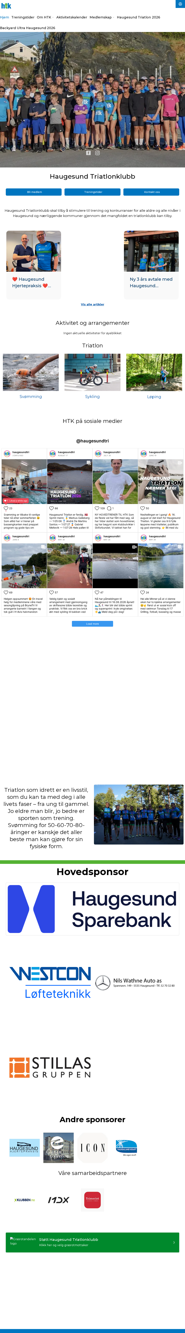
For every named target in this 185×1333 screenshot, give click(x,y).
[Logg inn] (180, 4)
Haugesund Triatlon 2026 (138, 17)
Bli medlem (34, 192)
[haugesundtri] (7, 453)
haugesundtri (20, 452)
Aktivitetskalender (71, 17)
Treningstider (23, 17)
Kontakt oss (152, 192)
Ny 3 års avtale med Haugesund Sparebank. (151, 286)
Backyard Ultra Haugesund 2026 (27, 28)
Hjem (4, 17)
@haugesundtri (92, 440)
